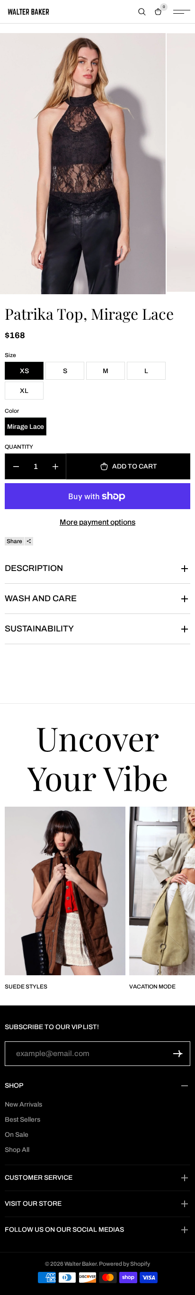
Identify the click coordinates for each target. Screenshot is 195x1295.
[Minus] (16, 466)
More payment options (97, 522)
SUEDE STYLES (26, 986)
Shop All (17, 1149)
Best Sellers (22, 1119)
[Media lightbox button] (83, 163)
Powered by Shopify (124, 1264)
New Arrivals (23, 1104)
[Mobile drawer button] (181, 11)
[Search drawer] (142, 11)
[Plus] (55, 466)
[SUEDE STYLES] (65, 891)
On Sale (16, 1134)
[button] (178, 1053)
